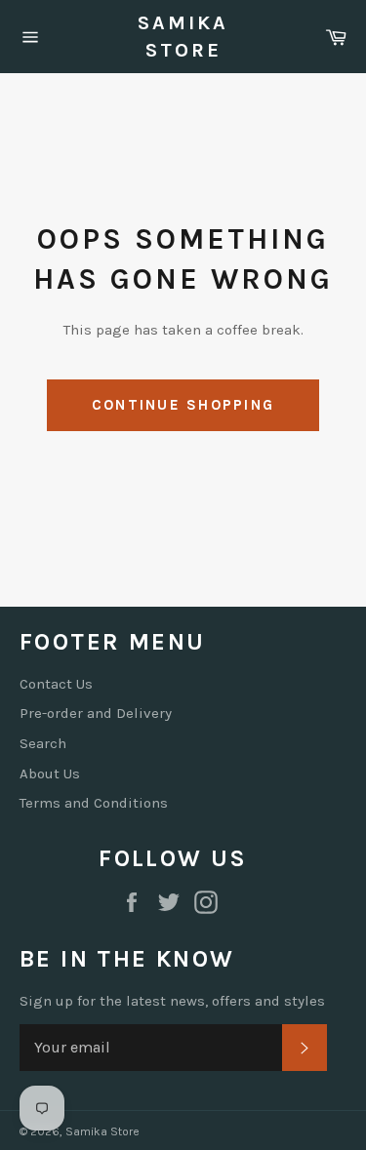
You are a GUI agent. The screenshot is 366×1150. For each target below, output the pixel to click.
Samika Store (183, 36)
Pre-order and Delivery (96, 713)
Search (43, 743)
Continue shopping (183, 405)
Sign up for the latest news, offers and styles (172, 1001)
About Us (50, 773)
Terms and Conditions (94, 803)
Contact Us (56, 684)
